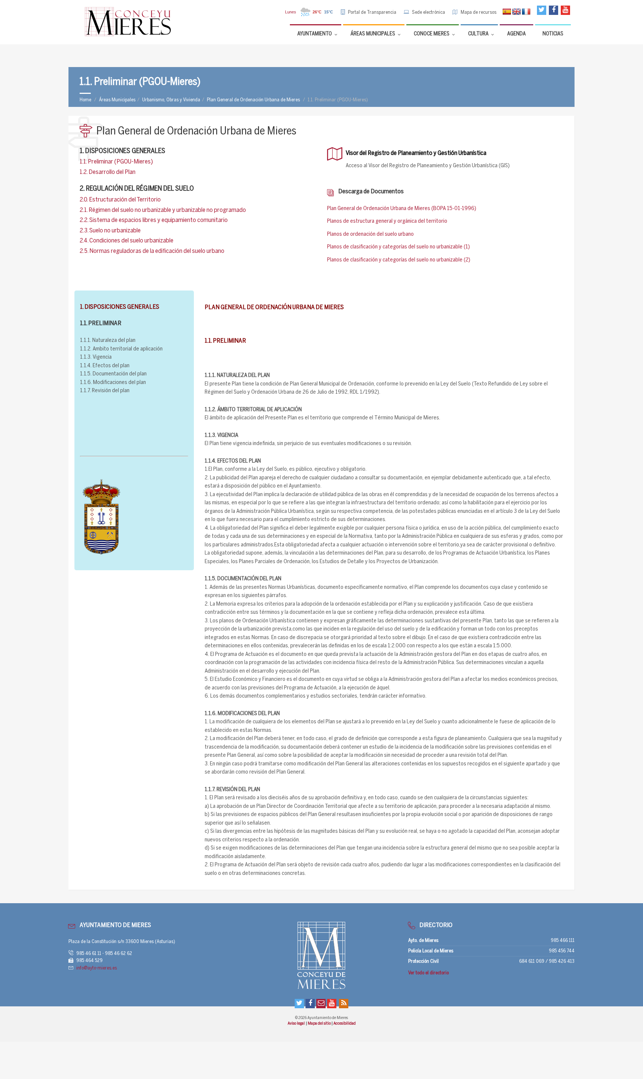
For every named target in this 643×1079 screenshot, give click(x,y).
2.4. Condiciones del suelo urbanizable (126, 241)
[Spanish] (506, 12)
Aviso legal (296, 1023)
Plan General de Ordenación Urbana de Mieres (253, 100)
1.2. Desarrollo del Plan (107, 172)
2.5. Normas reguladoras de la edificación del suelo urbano (152, 251)
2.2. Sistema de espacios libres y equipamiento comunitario (154, 220)
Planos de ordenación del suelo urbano (370, 234)
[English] (516, 12)
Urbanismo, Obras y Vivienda (171, 100)
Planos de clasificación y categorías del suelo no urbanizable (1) (398, 247)
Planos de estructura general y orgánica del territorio (387, 221)
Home (85, 100)
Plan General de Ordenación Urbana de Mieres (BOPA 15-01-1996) (401, 208)
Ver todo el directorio (428, 973)
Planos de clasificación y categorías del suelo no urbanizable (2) (398, 260)
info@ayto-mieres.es (96, 968)
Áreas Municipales (117, 100)
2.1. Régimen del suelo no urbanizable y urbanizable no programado (163, 210)
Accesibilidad (344, 1023)
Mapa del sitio (320, 1023)
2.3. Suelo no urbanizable (110, 231)
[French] (526, 12)
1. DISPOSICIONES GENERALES (122, 151)
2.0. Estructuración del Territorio (120, 200)
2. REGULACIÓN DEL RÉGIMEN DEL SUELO (137, 188)
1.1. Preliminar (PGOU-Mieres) (116, 162)
